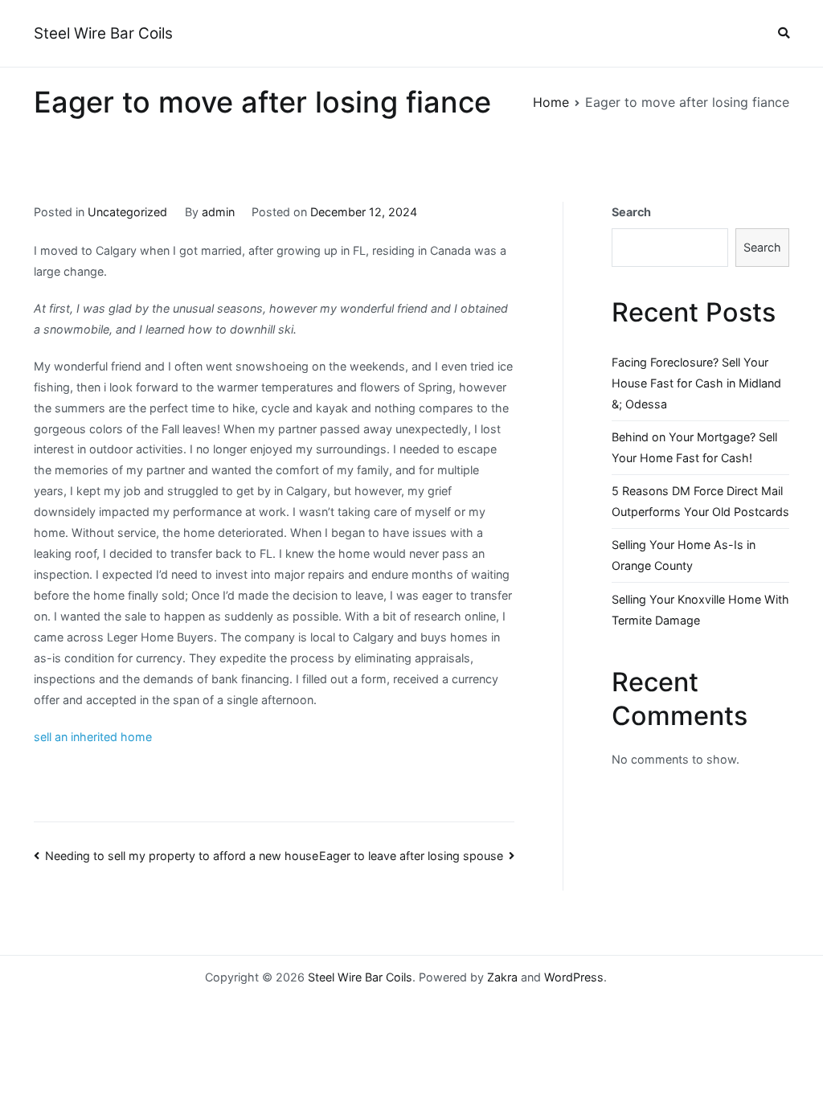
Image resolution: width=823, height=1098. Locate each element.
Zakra (502, 977)
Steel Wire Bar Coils (103, 33)
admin (218, 212)
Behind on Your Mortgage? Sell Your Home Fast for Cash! (694, 447)
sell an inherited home (93, 737)
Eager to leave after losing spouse (411, 855)
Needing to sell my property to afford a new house (181, 855)
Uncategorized (127, 212)
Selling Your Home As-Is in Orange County (683, 555)
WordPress (574, 977)
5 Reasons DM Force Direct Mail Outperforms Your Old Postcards (700, 501)
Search (631, 212)
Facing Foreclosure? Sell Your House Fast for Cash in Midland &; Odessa (696, 383)
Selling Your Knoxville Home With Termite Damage (700, 609)
